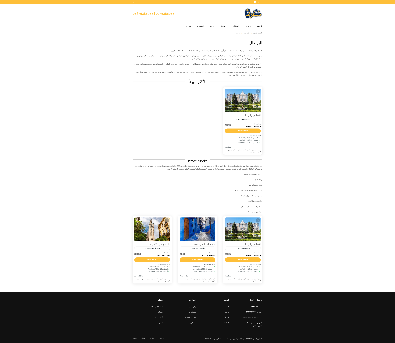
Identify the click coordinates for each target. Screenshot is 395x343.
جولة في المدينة (190, 317)
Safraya (248, 339)
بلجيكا (227, 317)
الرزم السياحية (217, 44)
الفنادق (220, 40)
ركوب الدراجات (190, 306)
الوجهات (248, 26)
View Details (243, 131)
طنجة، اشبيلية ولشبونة (204, 244)
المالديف (226, 322)
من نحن (211, 26)
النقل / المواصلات (216, 56)
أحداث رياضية (218, 48)
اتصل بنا (188, 26)
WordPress (207, 339)
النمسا (227, 306)
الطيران (219, 37)
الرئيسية (259, 26)
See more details (244, 119)
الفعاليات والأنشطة (216, 60)
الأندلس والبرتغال (252, 115)
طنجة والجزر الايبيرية (160, 244)
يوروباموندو (192, 312)
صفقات (220, 52)
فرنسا (227, 312)
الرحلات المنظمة (217, 33)
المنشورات (200, 26)
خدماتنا (223, 26)
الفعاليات (236, 26)
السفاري (193, 322)
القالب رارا (223, 339)
